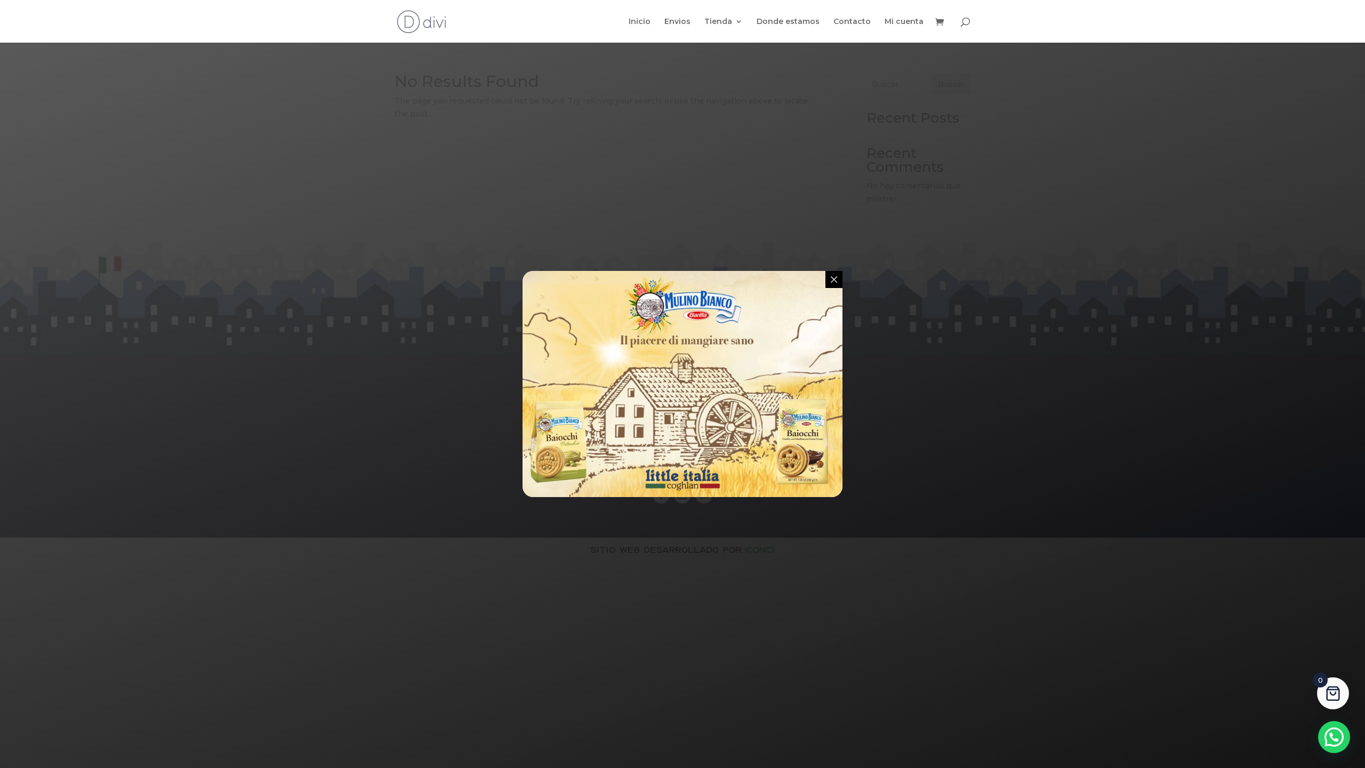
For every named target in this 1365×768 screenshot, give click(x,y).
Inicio (640, 22)
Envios (677, 22)
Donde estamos (788, 22)
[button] (1334, 737)
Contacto (852, 22)
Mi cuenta (904, 22)
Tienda (718, 22)
